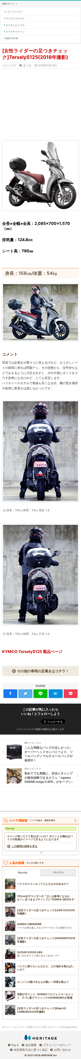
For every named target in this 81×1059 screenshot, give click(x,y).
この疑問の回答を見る (24, 846)
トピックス (9, 65)
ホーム (5, 1027)
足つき (27, 65)
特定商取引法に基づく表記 (30, 1049)
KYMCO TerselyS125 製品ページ (32, 651)
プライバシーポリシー (57, 1045)
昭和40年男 (12, 38)
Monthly (58, 872)
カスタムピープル (15, 25)
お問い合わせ (62, 1049)
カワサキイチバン (15, 31)
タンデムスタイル (15, 18)
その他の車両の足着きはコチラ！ (43, 671)
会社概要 (31, 1045)
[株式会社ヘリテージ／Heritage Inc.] (40, 1037)
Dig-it (15, 1045)
